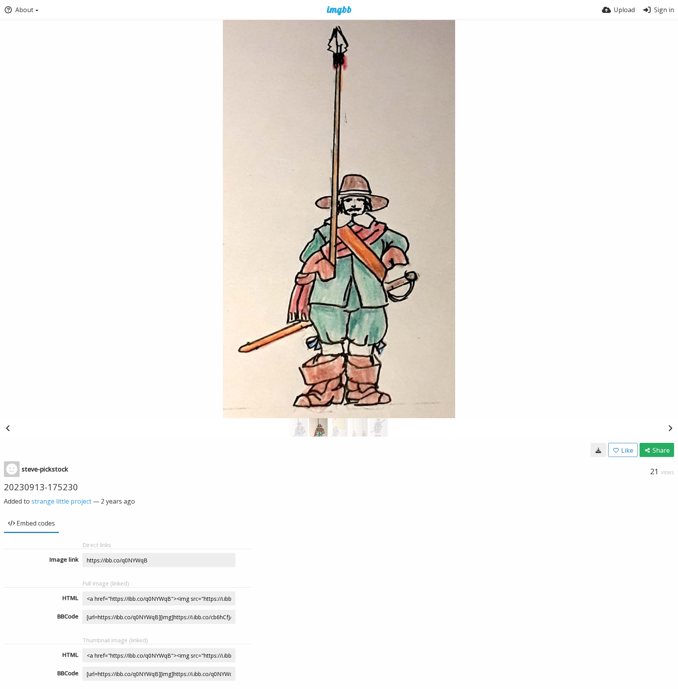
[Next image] (670, 428)
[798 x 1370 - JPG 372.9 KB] (598, 450)
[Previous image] (8, 428)
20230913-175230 (41, 487)
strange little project (61, 501)
